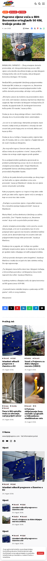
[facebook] (3, 441)
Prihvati (40, 553)
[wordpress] (15, 441)
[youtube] (7, 441)
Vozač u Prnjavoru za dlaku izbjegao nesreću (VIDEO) (34, 363)
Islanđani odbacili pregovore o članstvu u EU (10, 363)
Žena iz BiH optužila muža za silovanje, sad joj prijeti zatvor (11, 413)
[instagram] (11, 441)
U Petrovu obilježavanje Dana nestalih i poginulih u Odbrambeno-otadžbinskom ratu (34, 413)
